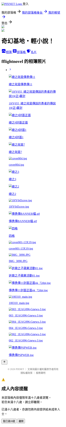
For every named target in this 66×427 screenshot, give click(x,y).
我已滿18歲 (9, 421)
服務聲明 (40, 372)
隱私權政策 (26, 372)
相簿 (9, 52)
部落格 (21, 52)
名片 (34, 52)
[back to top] (4, 362)
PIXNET (20, 369)
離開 (21, 421)
